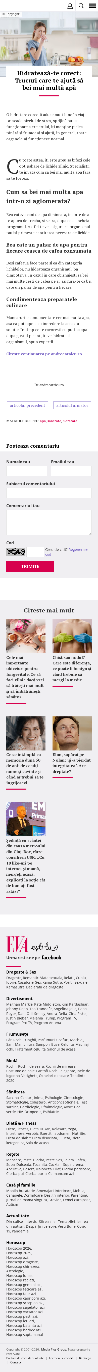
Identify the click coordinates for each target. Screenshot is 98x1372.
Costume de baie (20, 1070)
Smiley (39, 1013)
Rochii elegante (62, 1070)
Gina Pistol (77, 1013)
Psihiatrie (51, 1111)
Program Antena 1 (49, 1022)
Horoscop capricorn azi (25, 1298)
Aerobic (32, 1133)
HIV (20, 1111)
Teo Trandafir (40, 1008)
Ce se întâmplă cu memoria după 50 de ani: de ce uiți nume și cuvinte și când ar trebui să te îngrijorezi (24, 769)
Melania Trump (42, 1018)
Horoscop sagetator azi (25, 1307)
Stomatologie (17, 1102)
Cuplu (81, 977)
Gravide (55, 1199)
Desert (28, 1169)
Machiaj (76, 1039)
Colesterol (38, 1102)
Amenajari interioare (53, 1190)
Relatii (69, 977)
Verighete (29, 1075)
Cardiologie (29, 1107)
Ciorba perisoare (76, 1169)
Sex (38, 982)
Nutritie (78, 1133)
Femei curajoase (76, 1199)
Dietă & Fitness (21, 1123)
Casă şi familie (20, 1185)
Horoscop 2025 (18, 1252)
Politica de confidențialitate (25, 1358)
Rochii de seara (31, 1066)
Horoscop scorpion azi (24, 1302)
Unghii (30, 1039)
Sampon (43, 1044)
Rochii (18, 1039)
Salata (69, 1160)
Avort (68, 1107)
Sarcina (12, 1097)
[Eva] (15, 6)
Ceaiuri (26, 1097)
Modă (12, 1060)
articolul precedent (27, 405)
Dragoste (13, 977)
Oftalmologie (51, 1107)
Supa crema (73, 1164)
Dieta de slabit (18, 1138)
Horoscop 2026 (18, 1248)
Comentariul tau (23, 505)
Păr (9, 1039)
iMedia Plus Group (53, 1349)
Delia (63, 1013)
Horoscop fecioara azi (24, 1289)
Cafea (80, 1160)
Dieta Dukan (40, 1128)
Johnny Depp (17, 1008)
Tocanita (40, 1164)
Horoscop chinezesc (23, 1266)
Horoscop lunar (19, 1275)
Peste (50, 1160)
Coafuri (62, 1039)
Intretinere (15, 1133)
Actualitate (17, 1216)
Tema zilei (66, 1221)
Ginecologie (73, 1097)
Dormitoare (33, 1195)
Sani (10, 1044)
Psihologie (53, 1097)
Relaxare (59, 1128)
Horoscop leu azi (20, 1321)
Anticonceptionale (63, 1102)
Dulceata (23, 1164)
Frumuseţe (17, 1034)
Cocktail (55, 1164)
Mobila (78, 1190)
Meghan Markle (19, 1004)
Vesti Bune (67, 1226)
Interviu (30, 1221)
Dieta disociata (44, 1138)
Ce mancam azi (61, 1173)
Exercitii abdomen (55, 1133)
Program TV (66, 1018)
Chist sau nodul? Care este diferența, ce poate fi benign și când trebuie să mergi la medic (72, 669)
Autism (12, 1204)
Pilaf (57, 1169)
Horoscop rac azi (20, 1280)
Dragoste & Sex (21, 972)
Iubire (11, 982)
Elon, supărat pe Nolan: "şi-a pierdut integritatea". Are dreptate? (72, 763)
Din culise (14, 1221)
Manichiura (24, 1044)
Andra (52, 1013)
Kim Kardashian (75, 1004)
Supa (10, 1164)
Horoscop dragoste (22, 1261)
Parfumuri (46, 1039)
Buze (55, 1044)
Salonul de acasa (61, 1049)
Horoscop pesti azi (21, 1316)
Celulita (67, 1044)
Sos (59, 1160)
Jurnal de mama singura (26, 1199)
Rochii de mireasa (60, 1066)
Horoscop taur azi (21, 1293)
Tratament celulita (30, 1049)
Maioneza (43, 1169)
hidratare (70, 420)
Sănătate (15, 1092)
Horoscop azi (17, 1257)
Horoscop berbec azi (23, 1330)
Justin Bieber (17, 1018)
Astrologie (14, 1271)
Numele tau (18, 462)
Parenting (79, 1195)
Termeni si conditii (61, 1358)
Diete (10, 1128)
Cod (10, 543)
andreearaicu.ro (51, 384)
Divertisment (19, 998)
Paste (27, 1160)
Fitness (22, 1128)
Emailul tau (62, 462)
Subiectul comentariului (30, 484)
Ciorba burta (36, 1173)
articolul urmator (72, 405)
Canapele (14, 1195)
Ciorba (38, 1160)
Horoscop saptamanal (24, 1334)
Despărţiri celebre (41, 1226)
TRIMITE (30, 566)
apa (43, 420)
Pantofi (42, 1070)
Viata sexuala (51, 977)
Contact (15, 1362)
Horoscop (15, 1242)
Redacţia (85, 1358)
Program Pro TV (19, 1022)
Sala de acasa (37, 1142)
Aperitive (13, 1169)
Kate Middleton (47, 1004)
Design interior (56, 1195)
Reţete (12, 1154)
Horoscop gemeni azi (23, 1284)
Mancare (13, 1160)
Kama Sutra (52, 982)
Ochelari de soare (54, 1075)
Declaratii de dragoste (44, 987)
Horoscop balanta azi (24, 1325)
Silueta (64, 1138)
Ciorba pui (15, 1173)
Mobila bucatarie (20, 1190)
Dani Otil (25, 1013)
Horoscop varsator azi (24, 1311)
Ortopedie (32, 1111)
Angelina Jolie (65, 1008)
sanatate (54, 420)
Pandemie (20, 1231)
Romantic (31, 977)
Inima (38, 1097)
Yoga (72, 1128)
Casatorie (26, 982)
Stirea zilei (48, 1221)
